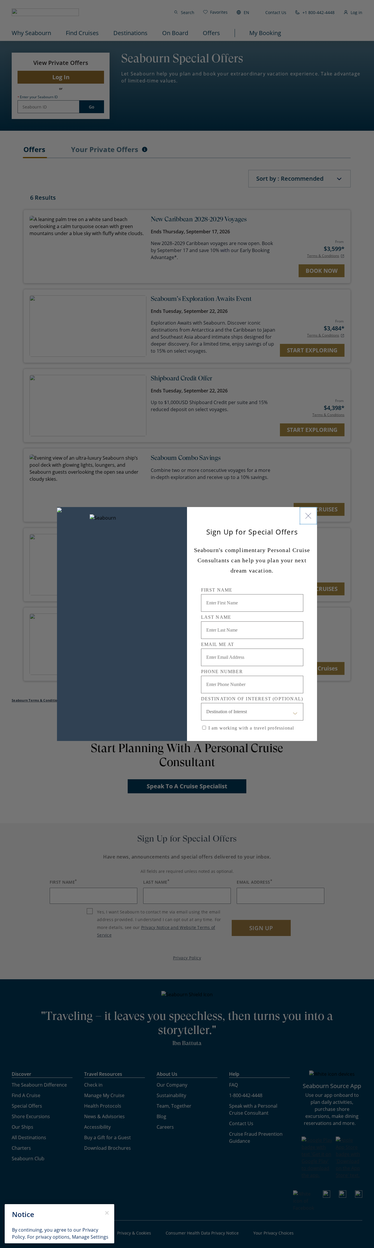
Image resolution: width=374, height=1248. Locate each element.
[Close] (308, 516)
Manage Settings (90, 1237)
